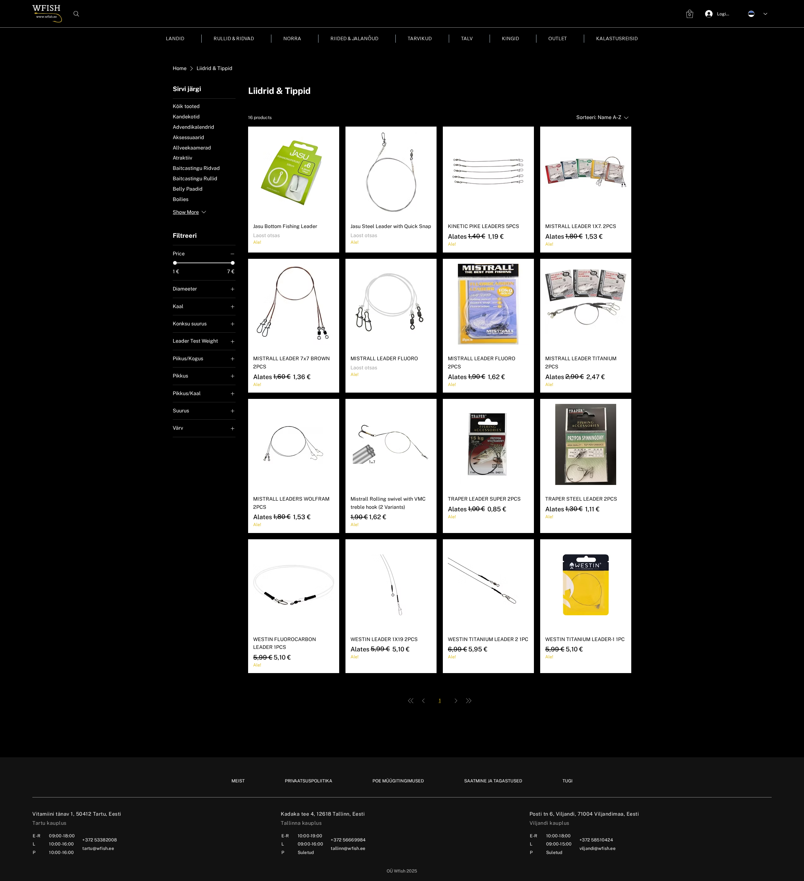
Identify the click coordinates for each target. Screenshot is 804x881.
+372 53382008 (99, 839)
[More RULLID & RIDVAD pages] (257, 38)
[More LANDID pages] (187, 38)
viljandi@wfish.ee (597, 848)
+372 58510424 (596, 839)
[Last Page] (468, 700)
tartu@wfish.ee (98, 848)
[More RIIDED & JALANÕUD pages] (381, 38)
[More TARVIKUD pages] (435, 38)
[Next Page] (456, 700)
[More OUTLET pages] (570, 38)
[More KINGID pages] (522, 38)
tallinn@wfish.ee (348, 848)
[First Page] (411, 700)
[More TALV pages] (476, 38)
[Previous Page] (423, 700)
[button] (689, 14)
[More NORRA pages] (304, 38)
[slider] (175, 263)
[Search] (76, 13)
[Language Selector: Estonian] (754, 14)
